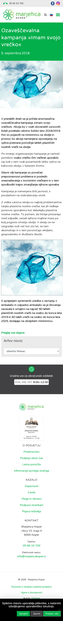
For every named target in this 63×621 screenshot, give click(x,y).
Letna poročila (31, 464)
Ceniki (31, 492)
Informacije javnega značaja (31, 470)
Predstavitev (31, 451)
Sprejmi (23, 613)
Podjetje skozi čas (31, 458)
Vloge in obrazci (31, 498)
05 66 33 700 (16, 3)
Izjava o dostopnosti (31, 592)
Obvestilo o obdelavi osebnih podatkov (31, 586)
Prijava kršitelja (31, 511)
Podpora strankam (31, 505)
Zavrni (36, 613)
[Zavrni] (59, 609)
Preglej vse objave (12, 332)
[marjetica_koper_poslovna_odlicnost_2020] (31, 428)
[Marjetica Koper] (22, 14)
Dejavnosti (31, 486)
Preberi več (52, 613)
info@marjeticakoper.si (31, 556)
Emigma (35, 598)
